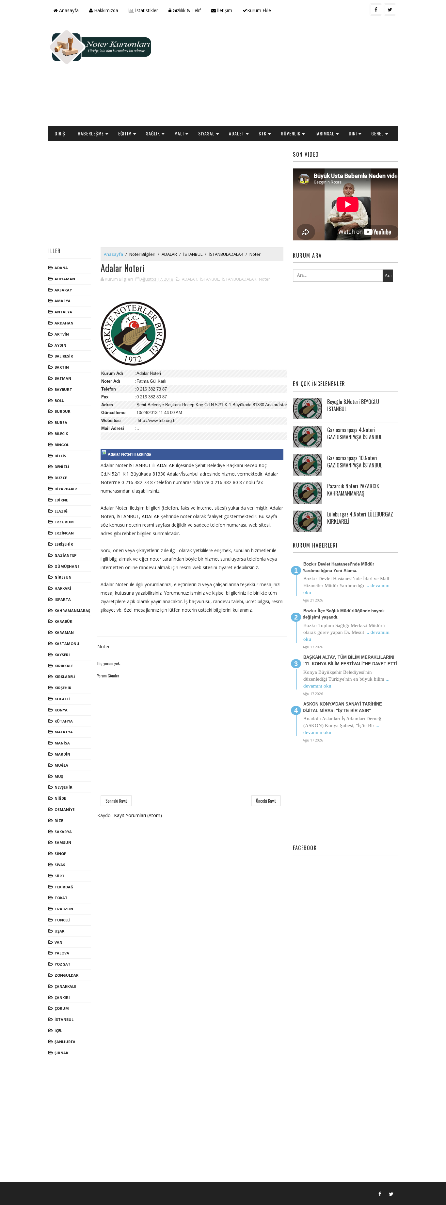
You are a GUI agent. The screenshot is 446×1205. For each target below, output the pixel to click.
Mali (179, 133)
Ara (388, 275)
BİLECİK (61, 433)
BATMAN (63, 378)
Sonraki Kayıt (116, 800)
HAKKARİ (63, 588)
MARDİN (62, 754)
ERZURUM (64, 521)
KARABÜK (63, 621)
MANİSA (62, 743)
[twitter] (390, 9)
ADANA (61, 267)
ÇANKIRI (62, 997)
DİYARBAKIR (66, 488)
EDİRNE (61, 500)
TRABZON (64, 908)
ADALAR (169, 254)
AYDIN (60, 345)
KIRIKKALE (64, 665)
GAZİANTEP (65, 555)
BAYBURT (63, 389)
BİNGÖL (62, 444)
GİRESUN (63, 577)
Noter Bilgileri (142, 254)
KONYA (61, 709)
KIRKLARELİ (65, 676)
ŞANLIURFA (65, 1041)
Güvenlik (290, 133)
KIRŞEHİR (63, 687)
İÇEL (58, 1030)
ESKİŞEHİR (64, 544)
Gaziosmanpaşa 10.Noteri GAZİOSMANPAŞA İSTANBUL (354, 461)
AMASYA (63, 300)
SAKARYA (63, 831)
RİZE (59, 820)
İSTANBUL (64, 1019)
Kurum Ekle (259, 10)
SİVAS (60, 864)
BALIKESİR (64, 356)
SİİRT (60, 875)
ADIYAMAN (65, 278)
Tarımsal (324, 133)
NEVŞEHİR (63, 787)
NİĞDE (60, 798)
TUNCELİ (63, 919)
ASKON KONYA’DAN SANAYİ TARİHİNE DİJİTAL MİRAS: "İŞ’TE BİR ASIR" (342, 707)
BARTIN (62, 367)
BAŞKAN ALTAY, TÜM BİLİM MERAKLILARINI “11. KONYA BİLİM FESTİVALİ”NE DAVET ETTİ (350, 660)
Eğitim (125, 133)
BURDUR (63, 411)
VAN (58, 942)
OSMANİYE (64, 809)
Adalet (236, 133)
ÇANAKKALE (65, 986)
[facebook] (376, 9)
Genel (377, 133)
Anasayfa (68, 10)
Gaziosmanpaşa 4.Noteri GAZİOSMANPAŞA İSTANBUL (354, 433)
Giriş (60, 133)
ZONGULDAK (66, 975)
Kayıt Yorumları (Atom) (138, 815)
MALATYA (64, 731)
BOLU (60, 400)
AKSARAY (63, 290)
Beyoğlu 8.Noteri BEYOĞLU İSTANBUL (353, 405)
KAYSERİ (62, 654)
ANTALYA (63, 311)
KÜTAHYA (64, 721)
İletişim (224, 10)
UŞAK (59, 931)
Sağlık (153, 133)
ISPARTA (63, 599)
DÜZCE (61, 477)
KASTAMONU (67, 643)
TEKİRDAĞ (64, 886)
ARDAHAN (64, 323)
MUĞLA (61, 765)
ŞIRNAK (61, 1052)
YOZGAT (63, 964)
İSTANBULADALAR (226, 254)
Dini (353, 133)
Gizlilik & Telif (186, 10)
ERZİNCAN (64, 533)
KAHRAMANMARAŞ (72, 610)
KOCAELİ (62, 698)
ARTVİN (62, 334)
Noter (255, 254)
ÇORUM (62, 1008)
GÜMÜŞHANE (67, 566)
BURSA (61, 422)
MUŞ (59, 776)
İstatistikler (146, 10)
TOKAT (61, 897)
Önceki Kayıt (266, 800)
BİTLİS (60, 455)
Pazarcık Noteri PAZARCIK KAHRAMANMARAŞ (353, 489)
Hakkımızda (105, 10)
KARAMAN (64, 632)
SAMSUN (63, 842)
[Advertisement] (278, 74)
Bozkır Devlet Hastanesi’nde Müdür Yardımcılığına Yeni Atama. (338, 567)
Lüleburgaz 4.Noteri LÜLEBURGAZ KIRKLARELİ (360, 517)
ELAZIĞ (61, 511)
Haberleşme (91, 133)
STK (262, 133)
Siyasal (206, 133)
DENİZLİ (62, 466)
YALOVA (62, 953)
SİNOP (60, 853)
